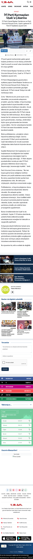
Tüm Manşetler (23, 527)
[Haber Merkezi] (5, 289)
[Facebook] (7, 490)
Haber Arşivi (22, 533)
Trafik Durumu (23, 522)
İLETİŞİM (16, 499)
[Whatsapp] (25, 490)
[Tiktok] (22, 490)
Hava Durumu (23, 518)
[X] (10, 490)
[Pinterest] (13, 490)
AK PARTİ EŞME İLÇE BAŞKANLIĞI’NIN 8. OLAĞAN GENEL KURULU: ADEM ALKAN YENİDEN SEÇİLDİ (7, 332)
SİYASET (16, 11)
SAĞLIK (25, 6)
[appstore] (9, 538)
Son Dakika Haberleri (8, 533)
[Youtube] (19, 490)
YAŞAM (24, 493)
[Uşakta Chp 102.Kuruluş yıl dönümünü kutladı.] (8, 306)
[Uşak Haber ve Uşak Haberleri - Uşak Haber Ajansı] (7, 2)
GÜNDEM (19, 495)
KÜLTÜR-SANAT (12, 495)
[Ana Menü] (30, 2)
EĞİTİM (29, 493)
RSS (4, 546)
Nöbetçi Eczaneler (8, 518)
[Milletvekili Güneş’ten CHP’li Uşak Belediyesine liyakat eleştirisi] (24, 324)
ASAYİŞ (3, 6)
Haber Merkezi (10, 55)
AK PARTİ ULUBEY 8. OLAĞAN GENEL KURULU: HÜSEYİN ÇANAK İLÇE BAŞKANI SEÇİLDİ (23, 314)
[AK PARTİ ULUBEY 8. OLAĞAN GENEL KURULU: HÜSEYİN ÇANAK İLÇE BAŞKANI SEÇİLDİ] (24, 306)
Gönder (5, 369)
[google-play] (24, 538)
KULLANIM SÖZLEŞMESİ (19, 497)
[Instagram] (16, 490)
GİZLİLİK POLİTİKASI (7, 497)
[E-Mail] (12, 292)
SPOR (5, 495)
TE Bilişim (20, 552)
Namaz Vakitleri (7, 522)
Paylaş (5, 50)
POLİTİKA (25, 495)
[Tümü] (31, 405)
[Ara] (28, 2)
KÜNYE (28, 497)
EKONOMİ (17, 6)
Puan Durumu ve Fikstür (6, 527)
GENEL (10, 6)
